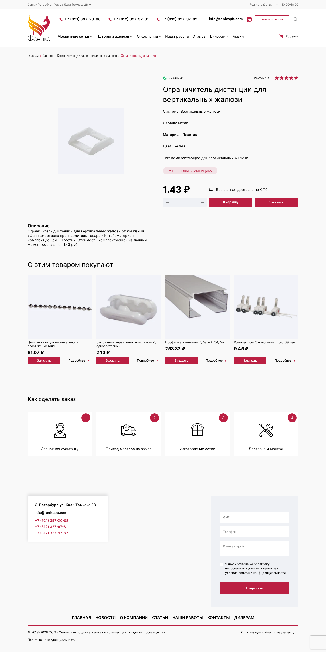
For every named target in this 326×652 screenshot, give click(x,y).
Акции (238, 36)
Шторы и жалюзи (113, 36)
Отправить (254, 588)
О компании (147, 36)
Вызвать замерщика (194, 171)
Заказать (276, 202)
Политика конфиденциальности (51, 640)
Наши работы (177, 36)
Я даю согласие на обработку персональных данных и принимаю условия (255, 568)
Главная (81, 617)
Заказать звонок (271, 19)
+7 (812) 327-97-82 (179, 19)
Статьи (160, 617)
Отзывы (199, 36)
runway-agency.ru (285, 632)
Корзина (292, 36)
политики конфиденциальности (262, 573)
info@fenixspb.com (226, 19)
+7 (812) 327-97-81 (131, 19)
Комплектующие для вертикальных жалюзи (209, 158)
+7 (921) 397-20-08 (83, 19)
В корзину (230, 202)
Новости (105, 617)
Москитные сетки (73, 36)
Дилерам (218, 36)
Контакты (218, 617)
